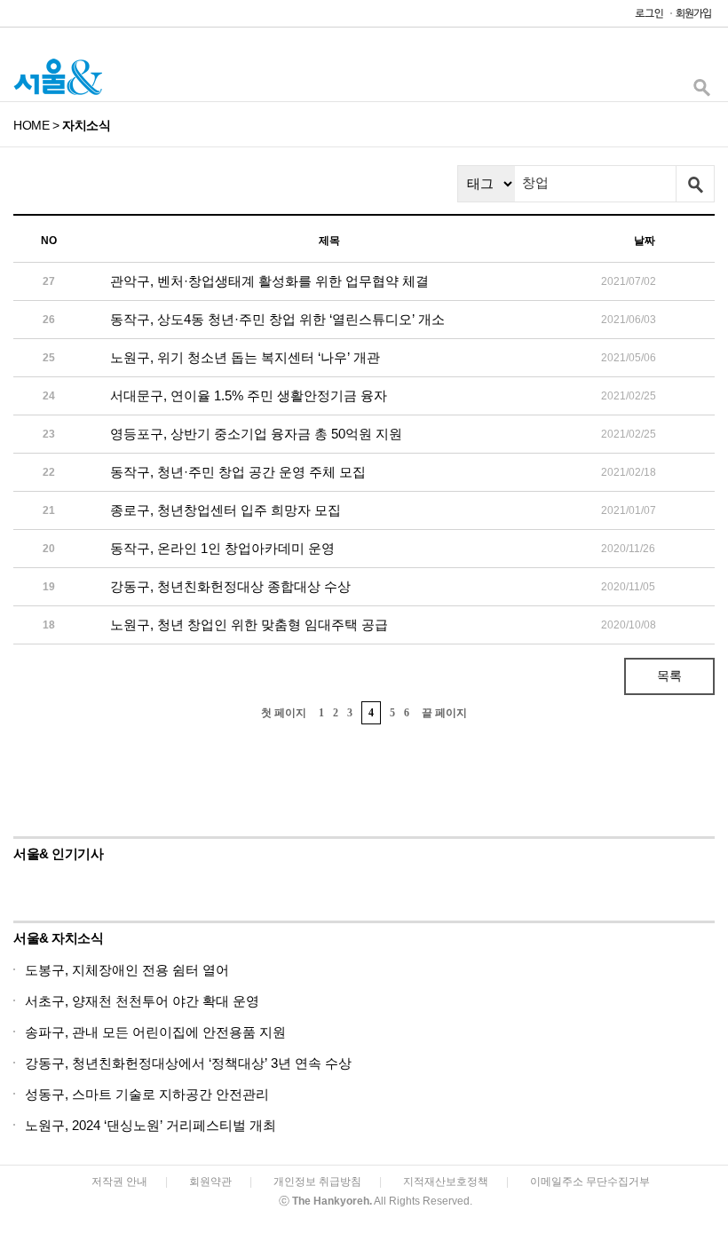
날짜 (644, 240)
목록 (669, 675)
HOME (31, 125)
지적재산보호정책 (445, 1181)
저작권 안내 (119, 1181)
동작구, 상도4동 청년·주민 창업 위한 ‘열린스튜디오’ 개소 (277, 319)
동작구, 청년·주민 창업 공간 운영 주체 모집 (238, 471)
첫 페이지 (283, 713)
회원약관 (210, 1181)
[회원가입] (692, 17)
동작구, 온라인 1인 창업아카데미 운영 (222, 548)
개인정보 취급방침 (317, 1181)
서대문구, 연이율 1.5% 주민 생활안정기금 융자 (248, 395)
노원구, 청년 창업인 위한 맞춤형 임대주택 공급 (249, 624)
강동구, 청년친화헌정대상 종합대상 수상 (230, 586)
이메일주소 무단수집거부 (590, 1181)
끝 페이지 (444, 713)
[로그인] (644, 17)
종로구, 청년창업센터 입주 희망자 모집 (225, 510)
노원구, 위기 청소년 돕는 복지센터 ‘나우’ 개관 (245, 357)
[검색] (701, 91)
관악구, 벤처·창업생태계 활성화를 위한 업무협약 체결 (269, 281)
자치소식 (86, 125)
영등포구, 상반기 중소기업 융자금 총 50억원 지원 (256, 433)
